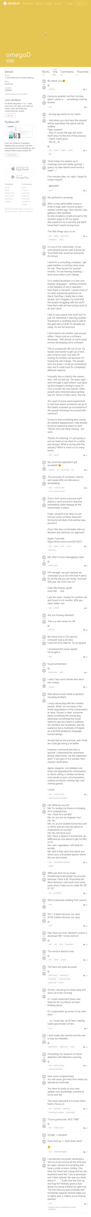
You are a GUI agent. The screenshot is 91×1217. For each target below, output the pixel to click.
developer (52, 979)
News (7, 190)
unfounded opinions (62, 862)
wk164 (56, 608)
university (65, 470)
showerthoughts (60, 1152)
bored (56, 455)
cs (58, 470)
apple (56, 546)
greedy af (57, 893)
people (63, 960)
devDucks (9, 199)
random (51, 89)
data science (59, 1065)
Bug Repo (26, 193)
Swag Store (10, 193)
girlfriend (64, 236)
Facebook (26, 201)
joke (61, 672)
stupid (63, 150)
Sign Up (81, 3)
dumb (56, 960)
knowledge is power (56, 1112)
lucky (61, 240)
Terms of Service (26, 211)
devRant (8, 209)
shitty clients (59, 1128)
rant (50, 107)
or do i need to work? (56, 491)
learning (66, 1108)
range (50, 866)
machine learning (55, 1069)
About (7, 187)
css (55, 944)
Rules (24, 187)
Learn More (11, 155)
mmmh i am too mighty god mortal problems (61, 1208)
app (49, 154)
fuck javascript (64, 979)
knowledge (70, 1112)
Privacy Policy (10, 211)
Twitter (24, 204)
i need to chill (59, 488)
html (61, 944)
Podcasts (26, 199)
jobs (72, 1047)
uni (72, 470)
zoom (69, 546)
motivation (52, 240)
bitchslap (52, 550)
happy (56, 236)
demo (56, 150)
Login (69, 3)
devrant (51, 630)
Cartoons (25, 196)
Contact (8, 201)
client (70, 150)
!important (69, 944)
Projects (25, 190)
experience (64, 1047)
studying (57, 1108)
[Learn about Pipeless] (20, 133)
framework (64, 975)
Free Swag (9, 196)
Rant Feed (28, 3)
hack (62, 546)
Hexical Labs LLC (26, 209)
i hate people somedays (57, 798)
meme (61, 983)
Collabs (48, 3)
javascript (52, 983)
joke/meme (52, 565)
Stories (38, 3)
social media (59, 794)
